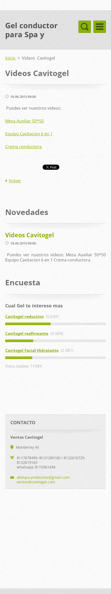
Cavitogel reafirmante (26, 333)
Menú (99, 27)
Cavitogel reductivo (24, 316)
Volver (15, 181)
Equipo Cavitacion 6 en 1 (29, 134)
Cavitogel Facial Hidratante (32, 350)
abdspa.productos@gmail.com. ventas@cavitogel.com (43, 479)
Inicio (10, 58)
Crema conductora (23, 146)
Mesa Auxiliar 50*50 (24, 121)
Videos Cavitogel (29, 235)
